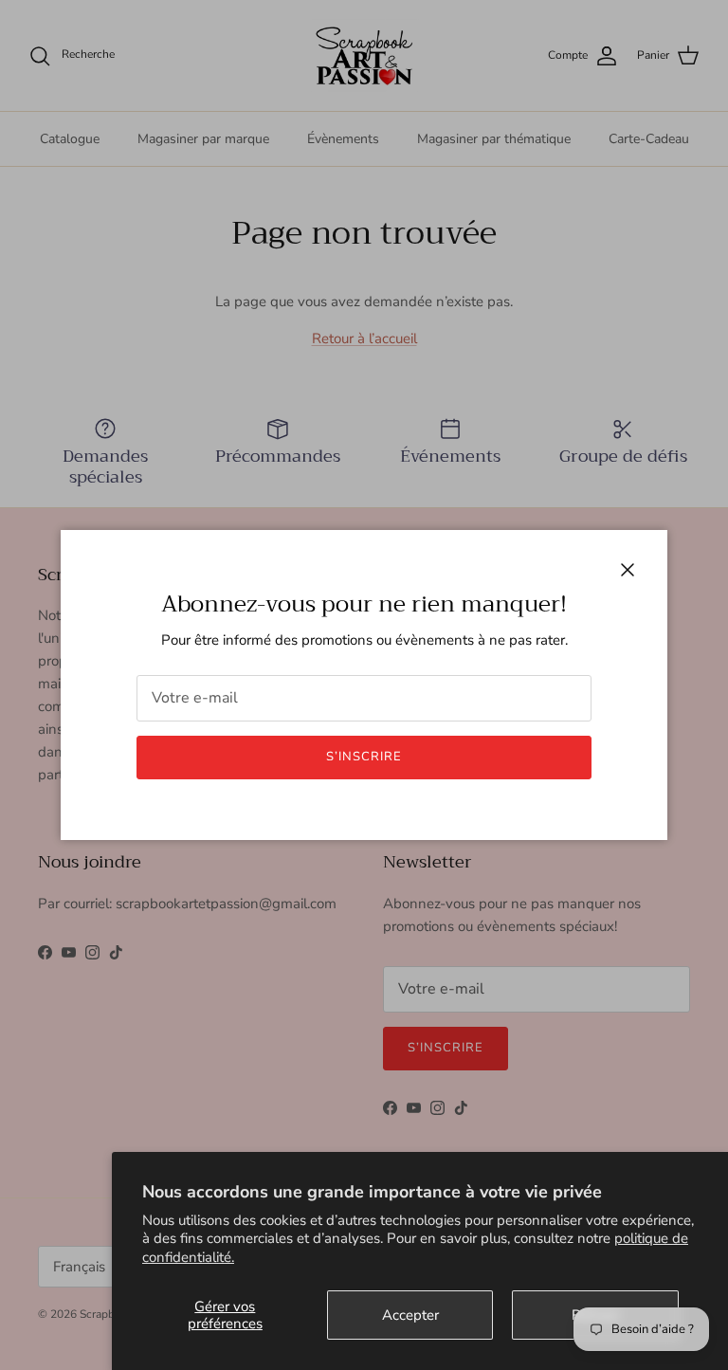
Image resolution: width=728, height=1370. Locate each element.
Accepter (410, 1315)
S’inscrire (364, 756)
